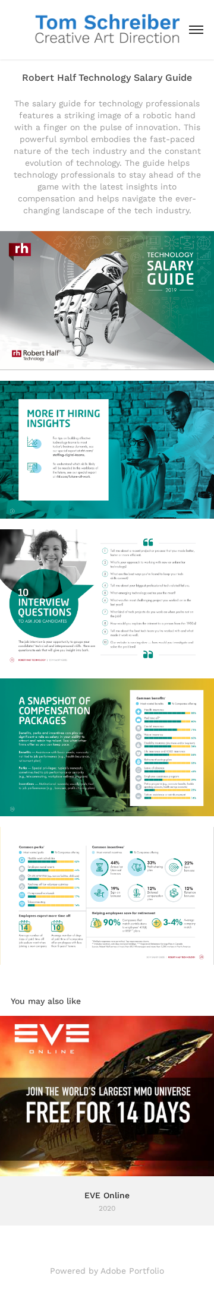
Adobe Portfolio (132, 1271)
